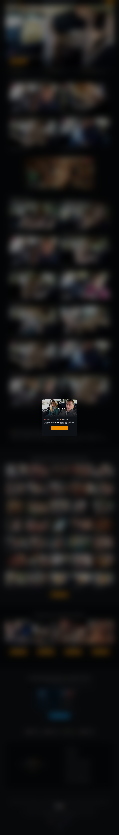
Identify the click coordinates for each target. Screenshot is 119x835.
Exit (59, 432)
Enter (59, 428)
